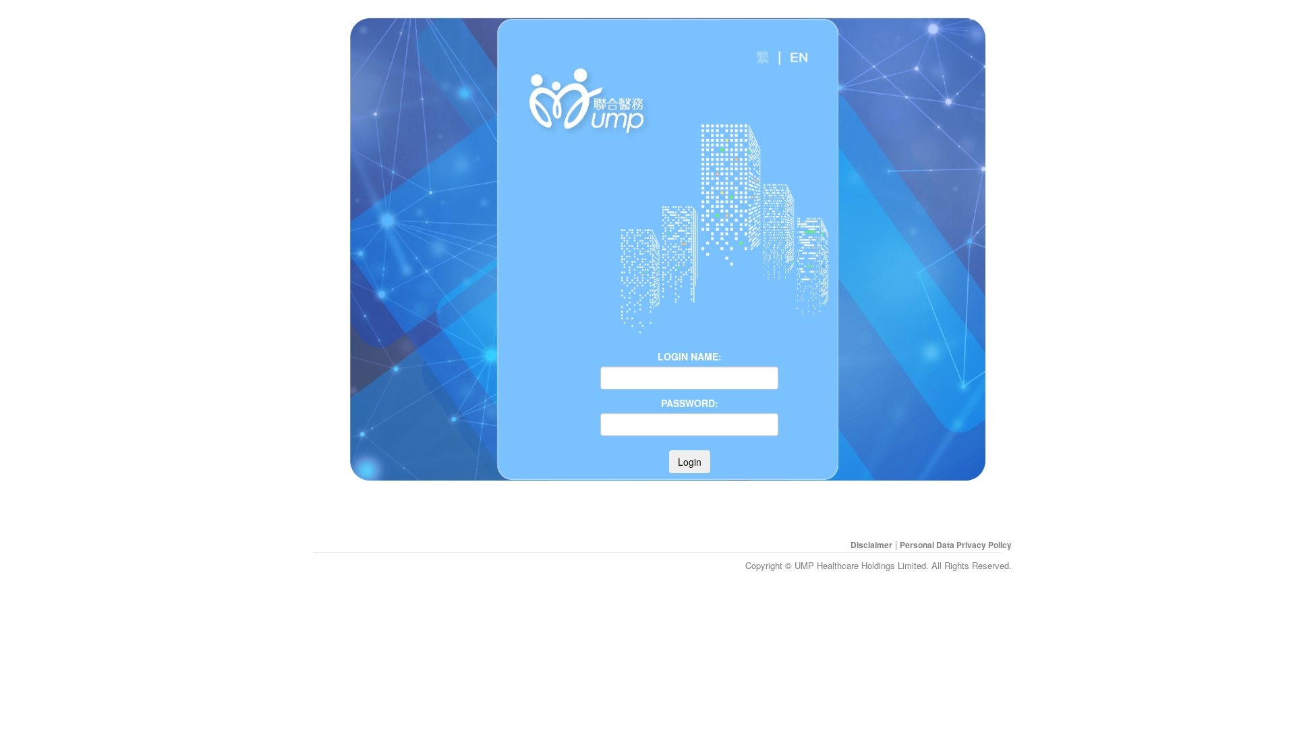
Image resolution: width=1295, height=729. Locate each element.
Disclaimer (871, 545)
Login (689, 461)
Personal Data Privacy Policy (956, 545)
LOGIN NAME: (690, 356)
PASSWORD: (689, 403)
